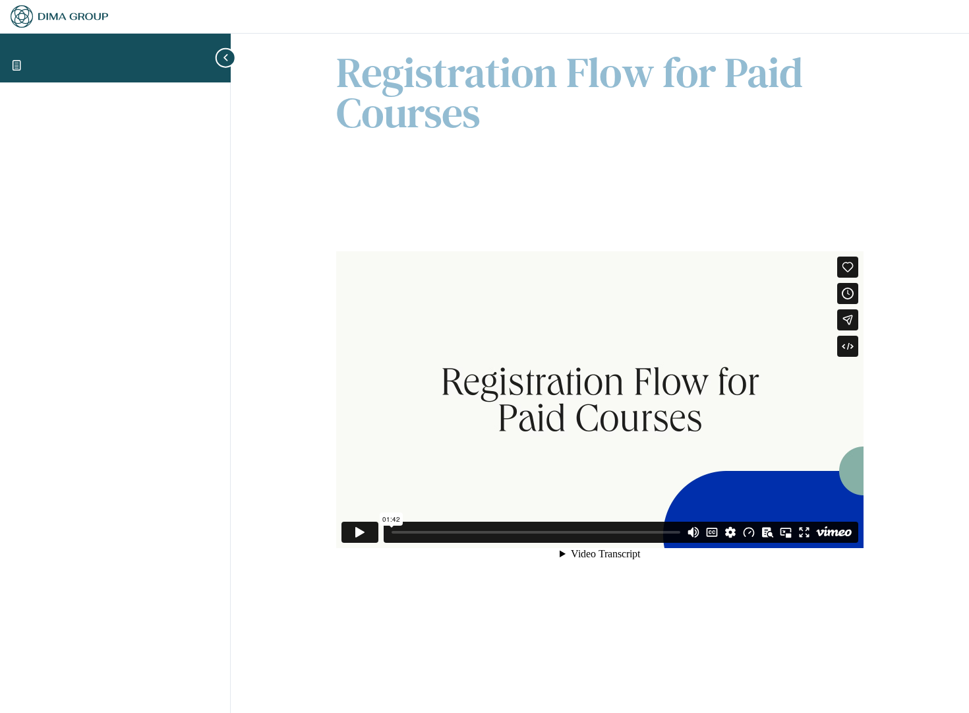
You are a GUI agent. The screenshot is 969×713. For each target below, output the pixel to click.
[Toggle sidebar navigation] (227, 57)
